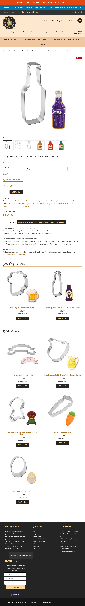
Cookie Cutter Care (46, 222)
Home (5, 51)
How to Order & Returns (68, 546)
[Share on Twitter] (12, 215)
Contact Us (78, 33)
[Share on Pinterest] (8, 215)
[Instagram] (75, 12)
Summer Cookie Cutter (21, 206)
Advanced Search (33, 12)
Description (11, 222)
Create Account (69, 21)
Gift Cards (34, 32)
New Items (76, 40)
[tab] (11, 222)
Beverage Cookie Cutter (30, 203)
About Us (36, 546)
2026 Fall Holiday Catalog (68, 539)
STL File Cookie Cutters (26, 40)
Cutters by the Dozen (62, 40)
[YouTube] (81, 12)
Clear (70, 169)
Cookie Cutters (10, 40)
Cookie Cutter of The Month (66, 32)
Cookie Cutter (8, 168)
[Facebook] (72, 12)
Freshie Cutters (68, 203)
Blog (12, 32)
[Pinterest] (78, 12)
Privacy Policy (47, 602)
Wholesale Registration (67, 551)
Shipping (60, 222)
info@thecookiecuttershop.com (14, 255)
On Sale (42, 44)
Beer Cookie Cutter (14, 203)
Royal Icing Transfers (46, 32)
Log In (59, 21)
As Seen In (63, 544)
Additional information (27, 222)
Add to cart (16, 192)
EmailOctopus (16, 594)
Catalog (18, 32)
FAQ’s (80, 32)
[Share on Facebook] (4, 215)
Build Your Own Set (44, 40)
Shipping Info (64, 549)
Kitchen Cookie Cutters (29, 51)
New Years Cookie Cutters (66, 201)
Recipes (26, 32)
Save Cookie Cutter (13, 180)
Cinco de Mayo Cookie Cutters (51, 203)
